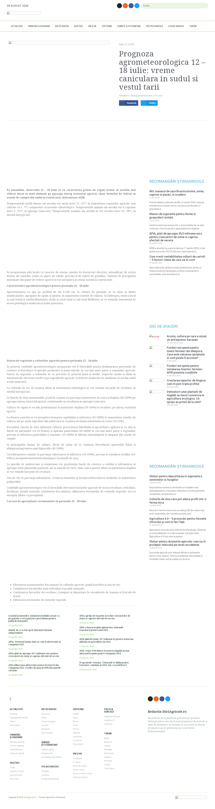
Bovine (75, 721)
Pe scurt (158, 95)
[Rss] (125, 5)
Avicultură (77, 740)
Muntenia (108, 761)
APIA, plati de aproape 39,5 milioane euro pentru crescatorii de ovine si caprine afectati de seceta (33, 655)
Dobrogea (108, 749)
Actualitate (17, 26)
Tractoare (45, 771)
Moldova (107, 757)
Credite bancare (16, 749)
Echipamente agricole (50, 779)
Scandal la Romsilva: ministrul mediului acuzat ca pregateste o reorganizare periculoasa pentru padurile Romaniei (33, 618)
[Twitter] (136, 5)
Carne (75, 718)
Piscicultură (78, 744)
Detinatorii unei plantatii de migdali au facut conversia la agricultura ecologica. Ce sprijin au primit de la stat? (185, 397)
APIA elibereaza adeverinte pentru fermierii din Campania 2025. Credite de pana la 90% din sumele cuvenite (34, 668)
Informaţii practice (80, 777)
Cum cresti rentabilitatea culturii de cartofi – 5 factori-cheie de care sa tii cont (177, 258)
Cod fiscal (108, 724)
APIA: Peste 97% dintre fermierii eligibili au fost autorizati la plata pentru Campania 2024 (104, 652)
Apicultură (77, 737)
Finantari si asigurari (39, 26)
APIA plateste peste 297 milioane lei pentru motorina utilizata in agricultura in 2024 (106, 640)
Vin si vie (92, 26)
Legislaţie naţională (112, 716)
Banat (106, 738)
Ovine (75, 725)
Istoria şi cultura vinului (82, 773)
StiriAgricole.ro (30, 797)
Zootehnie (107, 26)
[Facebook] (131, 5)
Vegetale (78, 26)
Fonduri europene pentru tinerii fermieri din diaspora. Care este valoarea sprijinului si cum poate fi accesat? (186, 353)
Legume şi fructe (16, 771)
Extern (12, 721)
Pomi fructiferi (47, 733)
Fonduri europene (17, 746)
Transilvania (109, 768)
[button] (128, 103)
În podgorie (77, 758)
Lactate (76, 714)
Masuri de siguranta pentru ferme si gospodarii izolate (172, 215)
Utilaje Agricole (176, 26)
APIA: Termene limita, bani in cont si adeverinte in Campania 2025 (34, 643)
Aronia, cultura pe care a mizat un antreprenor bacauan (187, 338)
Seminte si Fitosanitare (129, 26)
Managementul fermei (142, 95)
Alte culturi (14, 779)
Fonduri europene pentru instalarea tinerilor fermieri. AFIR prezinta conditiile (185, 369)
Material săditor (47, 749)
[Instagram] (119, 5)
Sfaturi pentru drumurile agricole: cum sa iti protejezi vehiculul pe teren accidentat (177, 543)
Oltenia (107, 765)
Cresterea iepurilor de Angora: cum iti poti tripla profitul (186, 382)
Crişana (107, 746)
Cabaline (76, 733)
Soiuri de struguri (80, 766)
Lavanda (44, 725)
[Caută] (204, 6)
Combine (45, 775)
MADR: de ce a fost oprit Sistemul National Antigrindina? (30, 631)
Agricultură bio (16, 775)
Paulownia (45, 729)
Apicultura (45, 714)
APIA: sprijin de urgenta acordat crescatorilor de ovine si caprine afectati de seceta (104, 617)
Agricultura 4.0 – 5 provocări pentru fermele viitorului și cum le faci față (177, 520)
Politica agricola (154, 26)
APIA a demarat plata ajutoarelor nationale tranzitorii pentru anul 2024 (101, 629)
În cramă (76, 762)
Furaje (12, 767)
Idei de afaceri (62, 26)
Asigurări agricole (17, 753)
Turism (192, 26)
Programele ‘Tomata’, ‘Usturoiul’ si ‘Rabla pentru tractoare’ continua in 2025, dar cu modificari (104, 664)
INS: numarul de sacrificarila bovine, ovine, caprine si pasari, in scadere (176, 193)
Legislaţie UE (109, 720)
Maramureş (109, 753)
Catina (44, 718)
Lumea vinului (79, 770)
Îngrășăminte (46, 753)
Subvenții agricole (17, 742)
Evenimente (14, 725)
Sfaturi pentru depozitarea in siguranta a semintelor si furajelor (175, 478)
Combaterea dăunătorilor (51, 757)
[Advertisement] (71, 158)
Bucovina (108, 742)
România (13, 714)
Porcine (76, 729)
